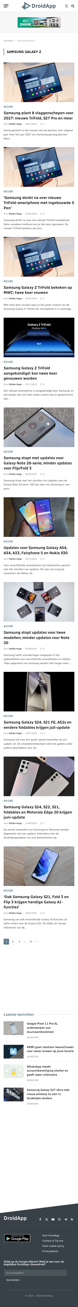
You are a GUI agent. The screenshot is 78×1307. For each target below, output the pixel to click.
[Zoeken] (72, 6)
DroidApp (8, 40)
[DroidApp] (39, 6)
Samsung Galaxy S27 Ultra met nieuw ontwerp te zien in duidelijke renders (48, 1094)
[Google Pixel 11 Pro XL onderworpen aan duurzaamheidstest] (14, 1028)
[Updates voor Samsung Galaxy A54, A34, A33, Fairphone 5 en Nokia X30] (39, 517)
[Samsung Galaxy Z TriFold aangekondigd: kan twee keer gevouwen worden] (39, 337)
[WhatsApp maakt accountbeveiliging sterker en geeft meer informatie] (14, 1071)
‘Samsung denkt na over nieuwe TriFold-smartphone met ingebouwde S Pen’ (39, 202)
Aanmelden (13, 1280)
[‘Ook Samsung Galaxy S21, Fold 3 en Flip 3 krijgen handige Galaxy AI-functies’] (39, 866)
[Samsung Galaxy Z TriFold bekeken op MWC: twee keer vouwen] (39, 256)
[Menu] (6, 6)
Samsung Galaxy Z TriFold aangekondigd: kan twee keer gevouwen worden (30, 373)
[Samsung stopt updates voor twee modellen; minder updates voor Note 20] (39, 602)
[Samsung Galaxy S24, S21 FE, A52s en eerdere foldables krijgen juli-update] (39, 691)
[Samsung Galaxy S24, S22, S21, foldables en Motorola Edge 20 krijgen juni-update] (39, 776)
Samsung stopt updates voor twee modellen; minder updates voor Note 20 (36, 637)
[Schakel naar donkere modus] (66, 6)
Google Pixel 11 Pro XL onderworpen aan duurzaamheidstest (42, 1028)
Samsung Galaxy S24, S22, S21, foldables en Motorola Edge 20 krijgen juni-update (38, 812)
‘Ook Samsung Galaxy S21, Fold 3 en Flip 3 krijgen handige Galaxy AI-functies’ (36, 901)
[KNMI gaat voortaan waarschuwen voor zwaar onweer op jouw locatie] (14, 1052)
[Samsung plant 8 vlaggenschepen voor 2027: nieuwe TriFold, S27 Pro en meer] (39, 82)
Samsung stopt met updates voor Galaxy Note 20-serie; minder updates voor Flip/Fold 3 (38, 463)
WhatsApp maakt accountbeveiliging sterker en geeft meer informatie (47, 1071)
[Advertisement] (39, 979)
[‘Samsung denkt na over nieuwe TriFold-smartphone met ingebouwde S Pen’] (39, 167)
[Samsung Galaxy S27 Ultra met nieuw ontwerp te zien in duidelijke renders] (14, 1094)
